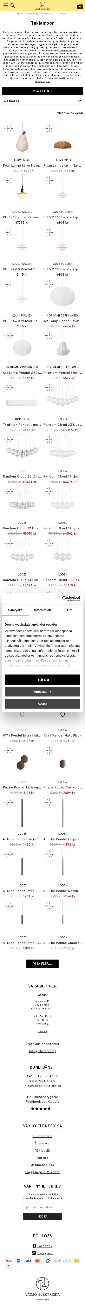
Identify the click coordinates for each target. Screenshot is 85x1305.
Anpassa (40, 691)
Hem (20, 13)
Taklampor (61, 13)
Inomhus (46, 13)
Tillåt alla (42, 679)
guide (37, 56)
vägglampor (30, 53)
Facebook (34, 1102)
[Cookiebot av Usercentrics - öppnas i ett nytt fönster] (62, 598)
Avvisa (42, 703)
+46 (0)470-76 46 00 (42, 1008)
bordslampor (67, 50)
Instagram (45, 1253)
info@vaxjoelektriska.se (42, 1086)
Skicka (42, 1216)
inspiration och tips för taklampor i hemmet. (40, 65)
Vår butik (42, 1150)
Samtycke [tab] (15, 610)
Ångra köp (42, 1143)
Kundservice (42, 1136)
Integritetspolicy (42, 1051)
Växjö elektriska (42, 1125)
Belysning (32, 13)
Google (53, 1102)
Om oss (43, 1158)
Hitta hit (42, 1031)
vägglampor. (42, 81)
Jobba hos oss (42, 1165)
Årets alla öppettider (42, 1044)
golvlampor (10, 53)
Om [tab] (69, 610)
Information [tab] (42, 610)
